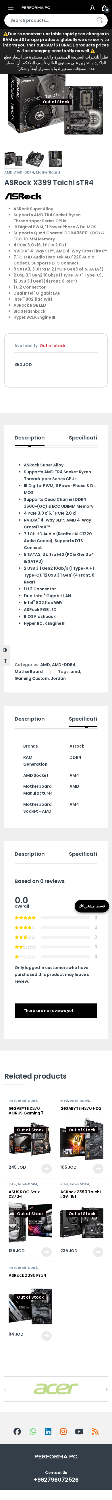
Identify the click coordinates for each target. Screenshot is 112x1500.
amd (75, 671)
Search (100, 20)
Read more (46, 1169)
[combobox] (48, 20)
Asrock (76, 746)
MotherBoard (86, 44)
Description (30, 438)
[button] (102, 65)
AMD (8, 172)
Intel (12, 1100)
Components (42, 44)
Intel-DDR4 (27, 1100)
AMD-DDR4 (24, 172)
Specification (86, 438)
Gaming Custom (32, 678)
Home (10, 44)
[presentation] (106, 1390)
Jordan (58, 678)
